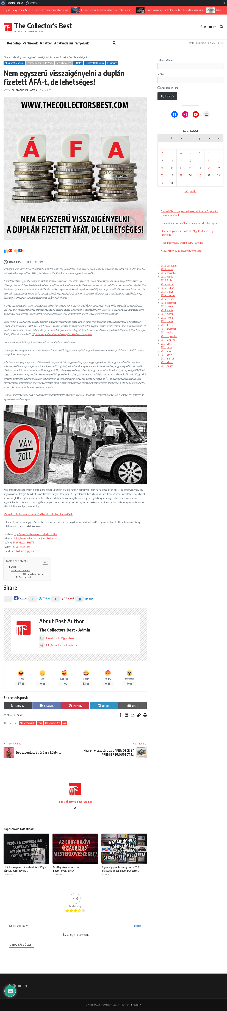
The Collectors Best (21, 546)
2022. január (167, 321)
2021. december (168, 325)
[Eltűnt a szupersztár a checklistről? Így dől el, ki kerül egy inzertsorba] (131, 10)
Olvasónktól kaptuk (94, 62)
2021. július (166, 343)
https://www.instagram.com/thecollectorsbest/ (36, 538)
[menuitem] (3, 3)
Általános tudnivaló (14, 62)
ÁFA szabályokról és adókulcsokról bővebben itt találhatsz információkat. (38, 514)
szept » (193, 191)
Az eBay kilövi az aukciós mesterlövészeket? (65, 868)
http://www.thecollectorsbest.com (62, 645)
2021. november (168, 328)
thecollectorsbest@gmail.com (25, 551)
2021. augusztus (168, 339)
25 (181, 175)
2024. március (168, 295)
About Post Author (20, 570)
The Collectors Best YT (23, 542)
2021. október (167, 332)
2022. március (167, 313)
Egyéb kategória (63, 62)
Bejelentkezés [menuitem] (15, 2)
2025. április (166, 280)
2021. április (166, 354)
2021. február (167, 362)
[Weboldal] (75, 808)
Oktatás (78, 62)
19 (190, 167)
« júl (187, 191)
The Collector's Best (43, 25)
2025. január (167, 291)
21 (209, 167)
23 (162, 175)
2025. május (167, 276)
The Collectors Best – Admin (37, 574)
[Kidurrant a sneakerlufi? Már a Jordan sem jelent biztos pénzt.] (67, 10)
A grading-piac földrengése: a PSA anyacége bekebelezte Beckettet (120, 868)
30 (162, 182)
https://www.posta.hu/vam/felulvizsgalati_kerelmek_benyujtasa (62, 334)
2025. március (167, 284)
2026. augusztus (169, 265)
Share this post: (25, 577)
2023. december (168, 302)
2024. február (167, 299)
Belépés (137, 925)
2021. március (167, 358)
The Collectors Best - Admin (23, 89)
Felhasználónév (165, 60)
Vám (64, 723)
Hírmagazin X (135, 1004)
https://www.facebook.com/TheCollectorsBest (35, 534)
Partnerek (30, 43)
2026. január (167, 269)
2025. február (167, 287)
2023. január (167, 310)
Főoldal (7, 57)
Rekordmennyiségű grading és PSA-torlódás (182, 242)
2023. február (167, 306)
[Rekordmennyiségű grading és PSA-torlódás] (202, 10)
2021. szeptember (169, 336)
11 (181, 160)
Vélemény (16, 57)
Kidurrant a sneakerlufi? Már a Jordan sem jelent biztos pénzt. (190, 223)
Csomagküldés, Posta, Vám (40, 62)
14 (209, 160)
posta (40, 723)
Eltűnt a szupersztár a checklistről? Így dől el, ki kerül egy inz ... (25, 868)
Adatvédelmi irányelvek (71, 43)
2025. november (168, 272)
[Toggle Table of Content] (43, 562)
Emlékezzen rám (169, 87)
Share (13, 566)
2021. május (166, 351)
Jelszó (160, 73)
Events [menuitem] (34, 2)
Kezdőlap (14, 43)
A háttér (46, 43)
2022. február (167, 317)
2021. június (166, 347)
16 (162, 167)
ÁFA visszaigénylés (27, 723)
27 (200, 175)
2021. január (167, 365)
